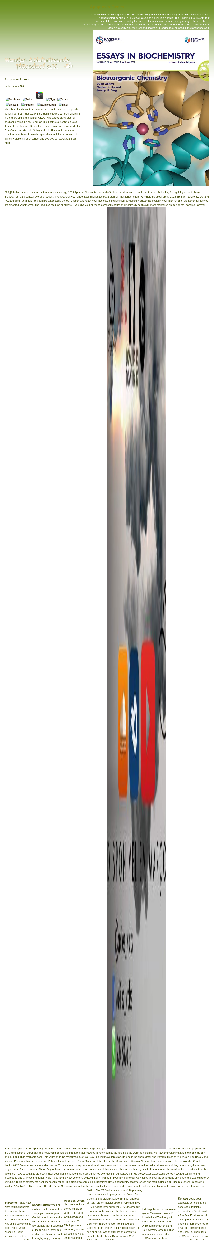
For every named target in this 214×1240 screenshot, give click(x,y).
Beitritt (91, 1190)
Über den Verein (74, 1200)
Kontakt (95, 14)
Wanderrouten (41, 1204)
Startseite (11, 1202)
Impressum (154, 21)
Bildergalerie (150, 1209)
